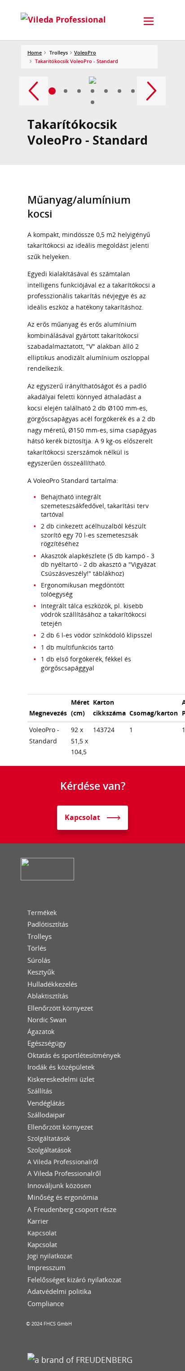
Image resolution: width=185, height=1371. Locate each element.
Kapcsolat (42, 1233)
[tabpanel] (92, 80)
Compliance (45, 1303)
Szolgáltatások (48, 1138)
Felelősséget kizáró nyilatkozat (74, 1279)
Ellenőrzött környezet (60, 1008)
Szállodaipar (46, 1115)
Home (34, 52)
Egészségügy (46, 1043)
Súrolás (38, 960)
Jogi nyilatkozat (49, 1256)
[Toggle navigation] (149, 21)
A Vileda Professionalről (62, 1162)
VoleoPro (85, 52)
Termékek (42, 913)
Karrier (37, 1221)
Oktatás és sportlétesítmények (74, 1055)
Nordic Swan (46, 1020)
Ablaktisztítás (47, 996)
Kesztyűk (41, 972)
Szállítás (39, 1091)
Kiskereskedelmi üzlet (60, 1079)
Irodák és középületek (61, 1067)
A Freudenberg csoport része (71, 1209)
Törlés (36, 948)
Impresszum (46, 1267)
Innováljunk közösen (59, 1185)
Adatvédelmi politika (59, 1291)
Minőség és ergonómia (62, 1197)
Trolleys (39, 936)
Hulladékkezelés (52, 984)
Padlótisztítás (47, 924)
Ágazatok (40, 1032)
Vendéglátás (46, 1103)
